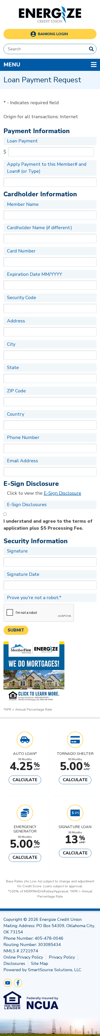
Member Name (23, 204)
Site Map (39, 963)
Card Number (21, 251)
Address (16, 321)
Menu (41, 64)
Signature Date (23, 574)
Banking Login (53, 34)
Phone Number (23, 437)
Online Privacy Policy (23, 957)
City (11, 344)
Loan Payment (22, 141)
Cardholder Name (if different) (39, 227)
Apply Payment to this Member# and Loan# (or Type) (47, 167)
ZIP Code (16, 391)
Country (15, 414)
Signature (17, 551)
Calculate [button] (25, 780)
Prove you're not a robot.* (34, 597)
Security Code (21, 297)
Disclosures (14, 963)
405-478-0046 (49, 938)
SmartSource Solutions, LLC (54, 970)
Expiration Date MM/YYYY (34, 274)
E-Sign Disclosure (62, 493)
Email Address (22, 461)
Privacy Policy (62, 957)
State (13, 367)
